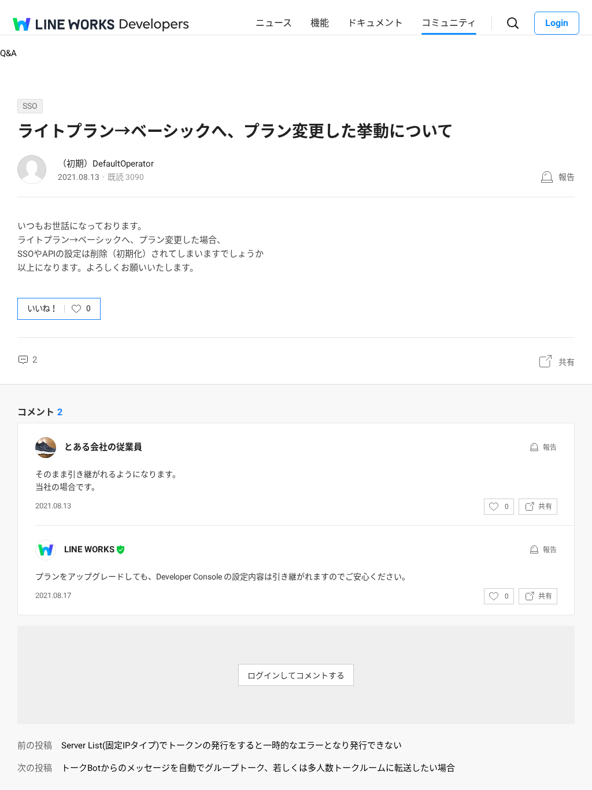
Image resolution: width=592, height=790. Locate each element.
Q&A (8, 53)
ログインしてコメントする (296, 675)
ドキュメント (375, 22)
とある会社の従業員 (103, 447)
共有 (566, 362)
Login (556, 22)
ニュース (274, 22)
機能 (319, 22)
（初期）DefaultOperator (106, 163)
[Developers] (154, 25)
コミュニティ (448, 22)
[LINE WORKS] (63, 24)
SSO (30, 105)
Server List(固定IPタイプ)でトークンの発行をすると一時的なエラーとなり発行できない (231, 745)
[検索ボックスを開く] (513, 23)
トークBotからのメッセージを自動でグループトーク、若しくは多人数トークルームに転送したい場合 (258, 768)
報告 (566, 177)
